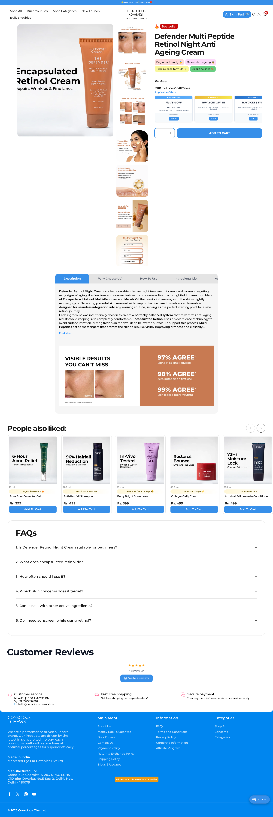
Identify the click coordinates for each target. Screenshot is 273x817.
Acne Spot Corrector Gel (25, 496)
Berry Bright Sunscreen (132, 496)
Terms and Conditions (171, 732)
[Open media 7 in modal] (132, 216)
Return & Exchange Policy (116, 753)
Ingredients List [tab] (186, 278)
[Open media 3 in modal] (132, 75)
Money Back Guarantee (114, 732)
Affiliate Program (168, 748)
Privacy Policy (166, 737)
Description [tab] (72, 278)
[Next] (261, 428)
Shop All (220, 726)
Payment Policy (109, 748)
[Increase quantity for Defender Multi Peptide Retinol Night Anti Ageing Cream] (171, 133)
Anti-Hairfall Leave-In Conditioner (247, 496)
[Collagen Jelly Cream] (194, 460)
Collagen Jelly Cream (184, 496)
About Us (104, 726)
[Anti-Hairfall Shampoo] (86, 460)
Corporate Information (172, 743)
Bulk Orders (106, 737)
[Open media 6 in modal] (132, 181)
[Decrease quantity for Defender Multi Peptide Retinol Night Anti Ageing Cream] (158, 133)
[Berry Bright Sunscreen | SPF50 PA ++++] (140, 460)
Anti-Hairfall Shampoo (78, 496)
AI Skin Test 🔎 (237, 14)
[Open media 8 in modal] (132, 251)
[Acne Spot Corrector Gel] (33, 460)
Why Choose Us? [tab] (110, 278)
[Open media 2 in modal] (132, 40)
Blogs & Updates (109, 764)
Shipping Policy (109, 759)
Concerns (221, 732)
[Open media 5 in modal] (132, 145)
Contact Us (105, 743)
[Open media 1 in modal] (65, 80)
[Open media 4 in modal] (132, 110)
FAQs (160, 726)
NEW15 (174, 119)
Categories (222, 737)
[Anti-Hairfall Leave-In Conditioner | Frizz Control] (248, 460)
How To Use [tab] (148, 278)
